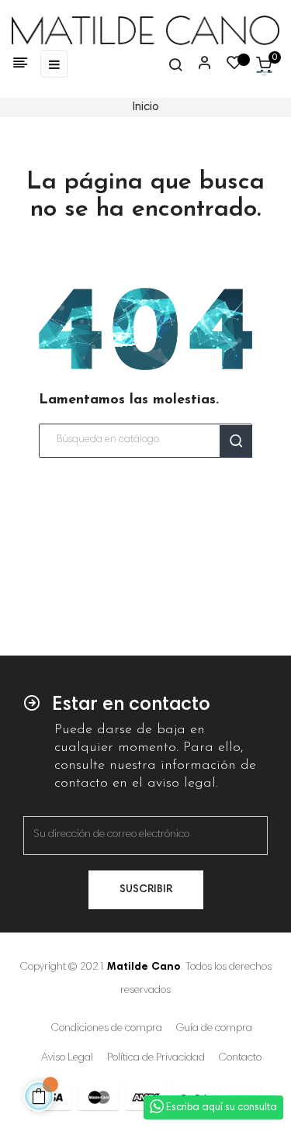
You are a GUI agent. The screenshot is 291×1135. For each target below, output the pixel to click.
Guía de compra (214, 1028)
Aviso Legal (67, 1058)
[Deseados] (234, 66)
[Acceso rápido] (198, 64)
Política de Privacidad (156, 1058)
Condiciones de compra (106, 1028)
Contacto (240, 1058)
